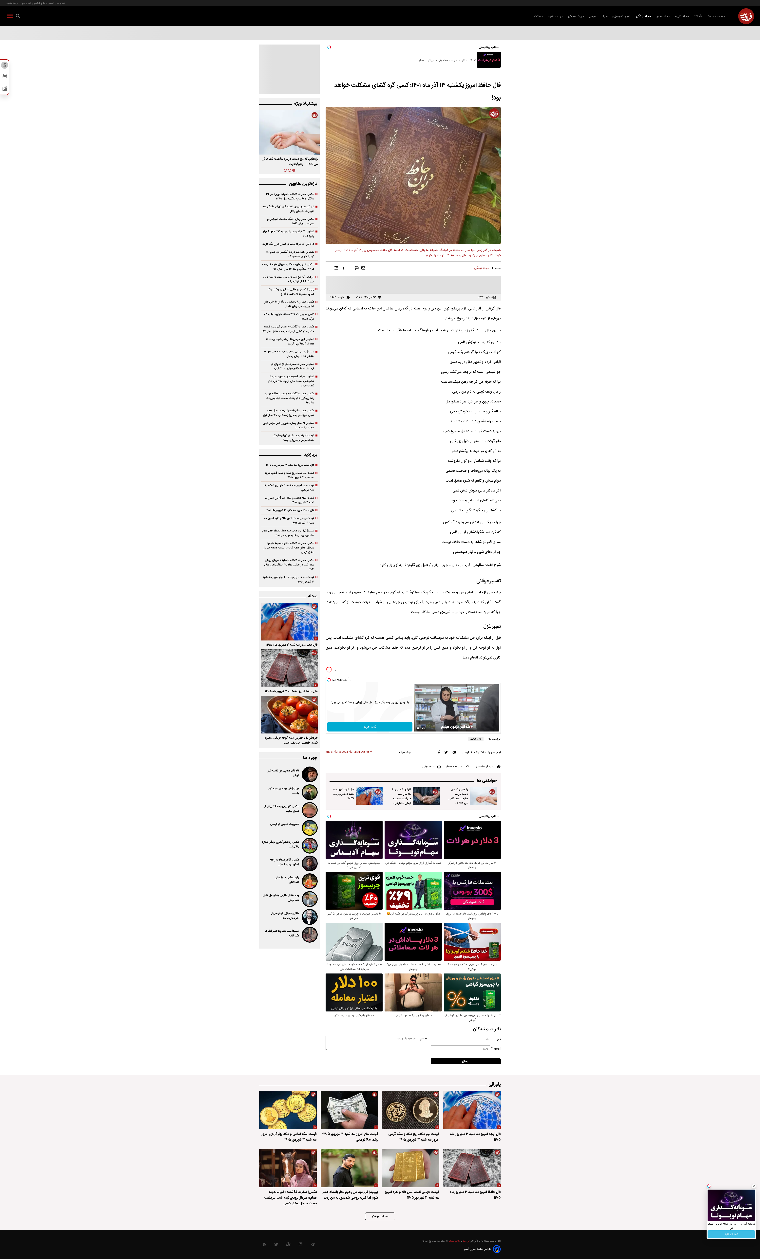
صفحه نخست (716, 16)
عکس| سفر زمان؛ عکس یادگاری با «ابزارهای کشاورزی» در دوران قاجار (289, 304)
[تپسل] (329, 680)
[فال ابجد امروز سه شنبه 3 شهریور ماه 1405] (369, 796)
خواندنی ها (487, 780)
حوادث (538, 16)
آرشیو (37, 3)
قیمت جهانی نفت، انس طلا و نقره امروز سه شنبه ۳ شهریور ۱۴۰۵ (289, 520)
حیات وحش (576, 16)
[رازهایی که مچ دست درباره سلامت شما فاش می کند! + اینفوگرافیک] (483, 796)
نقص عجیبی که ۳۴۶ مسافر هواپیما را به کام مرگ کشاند (289, 316)
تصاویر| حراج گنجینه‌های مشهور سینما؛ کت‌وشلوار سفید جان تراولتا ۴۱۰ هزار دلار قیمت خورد (291, 381)
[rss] (264, 1245)
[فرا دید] (746, 16)
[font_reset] (336, 269)
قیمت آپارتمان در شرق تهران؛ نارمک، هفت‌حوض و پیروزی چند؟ (293, 437)
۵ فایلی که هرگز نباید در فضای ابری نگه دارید (288, 244)
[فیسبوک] (439, 753)
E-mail (496, 1049)
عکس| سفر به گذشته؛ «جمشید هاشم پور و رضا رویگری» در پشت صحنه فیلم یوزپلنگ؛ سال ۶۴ (289, 398)
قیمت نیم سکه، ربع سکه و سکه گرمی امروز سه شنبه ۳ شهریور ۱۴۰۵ (289, 475)
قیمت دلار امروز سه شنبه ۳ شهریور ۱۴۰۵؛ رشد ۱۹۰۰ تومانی (288, 487)
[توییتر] (446, 753)
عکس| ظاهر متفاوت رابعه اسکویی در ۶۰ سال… (284, 862)
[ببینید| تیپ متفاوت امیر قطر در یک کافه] (309, 935)
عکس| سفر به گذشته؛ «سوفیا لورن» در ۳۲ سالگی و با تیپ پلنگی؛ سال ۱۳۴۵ (290, 196)
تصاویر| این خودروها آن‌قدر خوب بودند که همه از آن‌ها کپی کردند (290, 341)
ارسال (465, 1061)
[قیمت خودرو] (5, 77)
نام (499, 1039)
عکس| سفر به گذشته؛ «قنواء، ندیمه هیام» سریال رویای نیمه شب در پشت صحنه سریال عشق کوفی (288, 548)
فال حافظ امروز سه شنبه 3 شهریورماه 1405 (291, 691)
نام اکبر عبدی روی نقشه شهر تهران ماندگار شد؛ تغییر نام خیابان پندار (288, 208)
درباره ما (61, 3)
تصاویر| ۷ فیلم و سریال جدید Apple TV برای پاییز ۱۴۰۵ (288, 233)
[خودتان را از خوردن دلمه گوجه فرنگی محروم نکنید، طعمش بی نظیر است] (289, 714)
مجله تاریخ (682, 16)
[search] (18, 16)
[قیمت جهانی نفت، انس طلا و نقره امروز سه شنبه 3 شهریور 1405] (410, 1168)
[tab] (293, 170)
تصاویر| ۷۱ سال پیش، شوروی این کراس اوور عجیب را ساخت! (288, 425)
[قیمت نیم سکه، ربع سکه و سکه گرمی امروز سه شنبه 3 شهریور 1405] (410, 1110)
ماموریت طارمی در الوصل (284, 824)
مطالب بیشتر (380, 1216)
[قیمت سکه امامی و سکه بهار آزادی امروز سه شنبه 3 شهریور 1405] (288, 1110)
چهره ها (310, 758)
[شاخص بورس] (5, 89)
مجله (312, 596)
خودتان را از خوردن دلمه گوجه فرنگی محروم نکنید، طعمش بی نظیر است (291, 740)
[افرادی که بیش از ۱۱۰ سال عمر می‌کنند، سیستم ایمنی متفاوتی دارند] (426, 796)
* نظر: (423, 1039)
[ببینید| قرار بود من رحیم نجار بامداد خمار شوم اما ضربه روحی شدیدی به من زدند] (309, 792)
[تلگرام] (454, 753)
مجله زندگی (643, 16)
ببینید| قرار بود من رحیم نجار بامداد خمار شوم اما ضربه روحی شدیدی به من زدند (288, 533)
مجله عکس (663, 16)
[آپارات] (288, 1245)
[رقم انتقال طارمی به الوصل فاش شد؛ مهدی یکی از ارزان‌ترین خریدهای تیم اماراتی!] (309, 899)
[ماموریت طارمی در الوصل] (309, 828)
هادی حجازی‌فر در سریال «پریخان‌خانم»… (285, 915)
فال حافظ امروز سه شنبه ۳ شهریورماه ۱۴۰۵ (290, 510)
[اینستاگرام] (300, 1245)
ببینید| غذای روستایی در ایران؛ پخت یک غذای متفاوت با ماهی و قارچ (291, 291)
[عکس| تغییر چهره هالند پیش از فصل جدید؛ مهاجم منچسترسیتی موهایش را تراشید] (309, 810)
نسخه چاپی (428, 767)
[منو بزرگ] (10, 16)
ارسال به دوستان (454, 766)
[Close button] (754, 1186)
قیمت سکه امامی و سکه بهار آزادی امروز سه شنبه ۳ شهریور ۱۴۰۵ (289, 500)
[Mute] (423, 728)
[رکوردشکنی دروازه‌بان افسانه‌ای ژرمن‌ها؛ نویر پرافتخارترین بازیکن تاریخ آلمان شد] (309, 881)
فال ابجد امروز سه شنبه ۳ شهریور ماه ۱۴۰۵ (291, 159)
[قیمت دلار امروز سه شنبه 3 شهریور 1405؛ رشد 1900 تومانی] (349, 1110)
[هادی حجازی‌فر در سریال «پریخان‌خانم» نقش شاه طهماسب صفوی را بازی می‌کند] (309, 917)
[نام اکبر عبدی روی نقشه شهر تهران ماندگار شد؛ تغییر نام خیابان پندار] (309, 774)
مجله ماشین (555, 16)
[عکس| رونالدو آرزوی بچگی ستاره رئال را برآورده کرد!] (309, 846)
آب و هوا (26, 3)
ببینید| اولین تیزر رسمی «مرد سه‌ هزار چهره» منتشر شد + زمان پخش (289, 354)
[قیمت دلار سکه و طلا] (5, 66)
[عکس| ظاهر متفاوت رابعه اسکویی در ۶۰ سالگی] (309, 863)
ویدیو (592, 16)
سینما (604, 16)
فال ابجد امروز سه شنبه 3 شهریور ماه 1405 (343, 794)
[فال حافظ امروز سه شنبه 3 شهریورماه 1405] (289, 668)
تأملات (698, 16)
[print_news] (356, 269)
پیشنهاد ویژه (305, 103)
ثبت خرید (370, 727)
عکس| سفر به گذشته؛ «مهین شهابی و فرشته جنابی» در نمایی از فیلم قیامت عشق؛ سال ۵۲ (288, 329)
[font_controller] (343, 269)
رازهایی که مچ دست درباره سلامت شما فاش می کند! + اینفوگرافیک (458, 798)
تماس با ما (48, 3)
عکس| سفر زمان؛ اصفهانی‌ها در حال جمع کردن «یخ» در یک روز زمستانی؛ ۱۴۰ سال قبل (288, 412)
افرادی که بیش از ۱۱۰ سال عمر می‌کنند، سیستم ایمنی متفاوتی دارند (401, 798)
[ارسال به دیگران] (363, 269)
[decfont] (329, 269)
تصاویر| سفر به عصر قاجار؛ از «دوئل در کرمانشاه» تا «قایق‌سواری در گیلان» (292, 366)
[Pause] (418, 728)
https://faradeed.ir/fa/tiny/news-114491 (349, 752)
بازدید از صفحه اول (484, 766)
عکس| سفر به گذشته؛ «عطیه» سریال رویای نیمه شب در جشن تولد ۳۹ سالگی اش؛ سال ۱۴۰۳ (289, 565)
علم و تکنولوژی (621, 16)
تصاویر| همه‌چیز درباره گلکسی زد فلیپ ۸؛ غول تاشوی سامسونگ (290, 254)
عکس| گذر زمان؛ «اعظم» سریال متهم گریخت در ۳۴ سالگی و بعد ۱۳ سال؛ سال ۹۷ (288, 266)
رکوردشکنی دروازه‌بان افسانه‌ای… (287, 880)
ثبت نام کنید (731, 1234)
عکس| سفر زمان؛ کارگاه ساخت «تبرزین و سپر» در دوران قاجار (290, 221)
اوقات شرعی (12, 3)
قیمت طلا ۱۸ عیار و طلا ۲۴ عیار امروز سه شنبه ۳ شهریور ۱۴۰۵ (288, 579)
